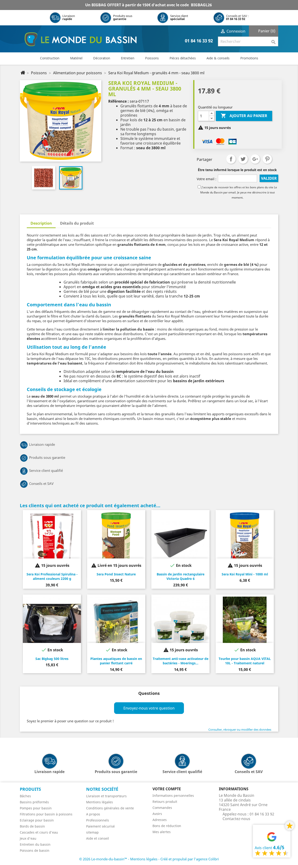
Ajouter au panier (244, 115)
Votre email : (206, 179)
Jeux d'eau (28, 838)
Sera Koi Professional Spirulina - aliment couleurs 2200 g (52, 576)
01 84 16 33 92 (235, 19)
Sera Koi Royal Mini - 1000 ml (245, 574)
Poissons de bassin (34, 850)
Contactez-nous (236, 818)
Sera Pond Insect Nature (116, 574)
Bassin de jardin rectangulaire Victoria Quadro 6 (180, 576)
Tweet (243, 159)
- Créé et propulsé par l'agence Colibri (188, 859)
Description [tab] (41, 223)
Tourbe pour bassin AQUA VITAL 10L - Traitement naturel (245, 661)
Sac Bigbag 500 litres (51, 658)
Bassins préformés (34, 802)
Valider (269, 178)
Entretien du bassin (35, 844)
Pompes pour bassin (36, 808)
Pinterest (267, 159)
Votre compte (166, 788)
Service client (179, 17)
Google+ (255, 159)
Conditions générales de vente (110, 808)
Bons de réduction (166, 826)
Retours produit (164, 801)
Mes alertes (161, 832)
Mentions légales (99, 802)
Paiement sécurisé (100, 826)
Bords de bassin (32, 826)
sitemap (92, 832)
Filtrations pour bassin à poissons (46, 814)
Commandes (162, 807)
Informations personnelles (173, 795)
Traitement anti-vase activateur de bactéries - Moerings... (180, 661)
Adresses (159, 820)
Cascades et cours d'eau (39, 832)
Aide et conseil (97, 838)
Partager (231, 159)
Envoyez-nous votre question (149, 708)
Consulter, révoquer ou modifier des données (239, 729)
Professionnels (97, 820)
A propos (93, 814)
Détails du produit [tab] (77, 223)
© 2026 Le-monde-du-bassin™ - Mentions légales (118, 859)
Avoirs (157, 813)
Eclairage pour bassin (37, 820)
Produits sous (122, 17)
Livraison (68, 17)
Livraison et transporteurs (106, 796)
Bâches (25, 796)
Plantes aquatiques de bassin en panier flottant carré (116, 661)
